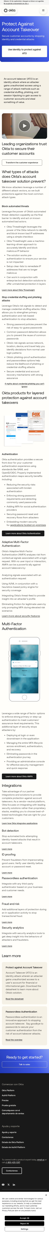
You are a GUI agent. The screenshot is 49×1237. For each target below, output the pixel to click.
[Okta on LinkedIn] (14, 1184)
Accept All (24, 1218)
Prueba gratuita (9, 1105)
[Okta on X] (8, 1184)
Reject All (24, 1223)
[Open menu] (43, 10)
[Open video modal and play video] (24, 126)
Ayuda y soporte (9, 1132)
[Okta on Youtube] (3, 1184)
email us (40, 1160)
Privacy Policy (19, 1211)
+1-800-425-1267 (12, 1162)
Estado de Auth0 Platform (13, 1147)
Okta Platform (8, 1090)
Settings (24, 1229)
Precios (5, 1100)
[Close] (46, 1195)
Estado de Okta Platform (13, 1142)
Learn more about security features (21, 616)
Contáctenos (12, 1171)
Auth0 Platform (8, 1095)
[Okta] (9, 10)
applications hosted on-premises (28, 525)
